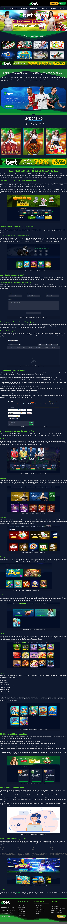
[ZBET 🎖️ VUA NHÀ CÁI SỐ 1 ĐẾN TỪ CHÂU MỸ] (33, 3)
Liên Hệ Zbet (22, 915)
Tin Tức (61, 8)
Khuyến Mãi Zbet (22, 913)
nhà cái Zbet (18, 892)
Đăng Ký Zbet (22, 905)
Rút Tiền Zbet (23, 8)
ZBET (5, 8)
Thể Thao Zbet (44, 8)
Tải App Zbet (22, 911)
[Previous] (3, 20)
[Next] (64, 20)
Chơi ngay (61, 916)
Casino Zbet (33, 8)
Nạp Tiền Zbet (13, 8)
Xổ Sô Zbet (53, 8)
